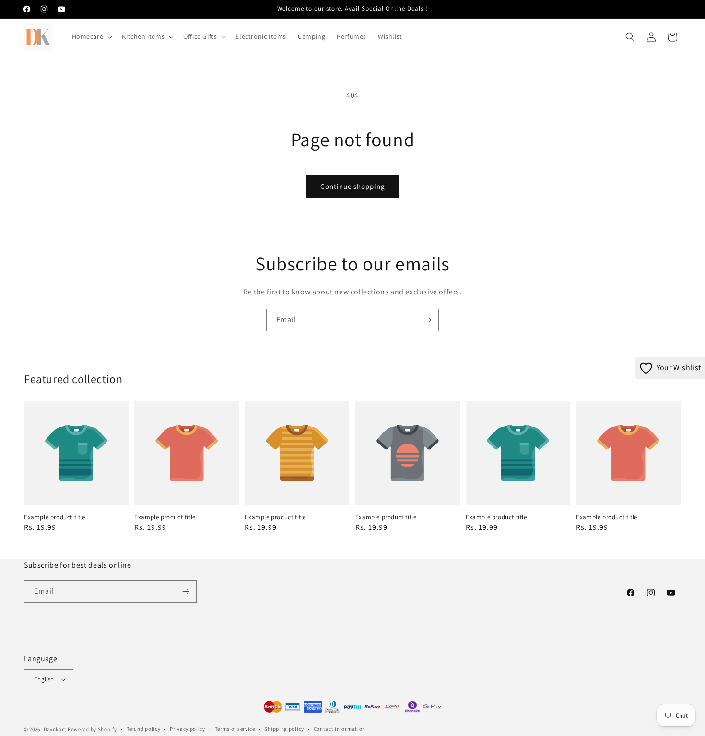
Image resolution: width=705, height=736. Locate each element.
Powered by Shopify (92, 729)
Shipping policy (284, 728)
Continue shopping (352, 186)
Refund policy (143, 728)
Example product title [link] (54, 517)
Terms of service (235, 728)
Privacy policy (187, 728)
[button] (91, 36)
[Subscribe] (427, 320)
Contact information (339, 728)
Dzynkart (55, 729)
